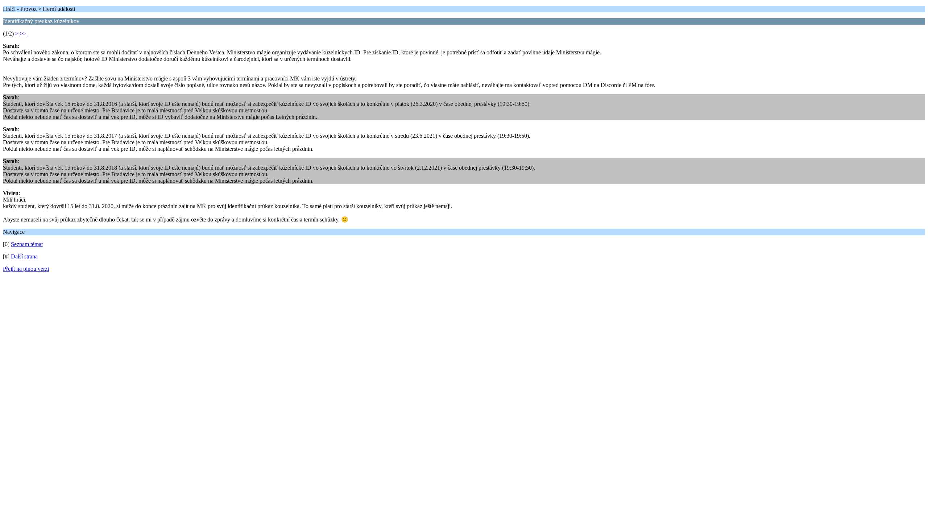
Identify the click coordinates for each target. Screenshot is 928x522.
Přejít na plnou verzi (26, 269)
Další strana (24, 256)
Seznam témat (27, 244)
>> (23, 33)
